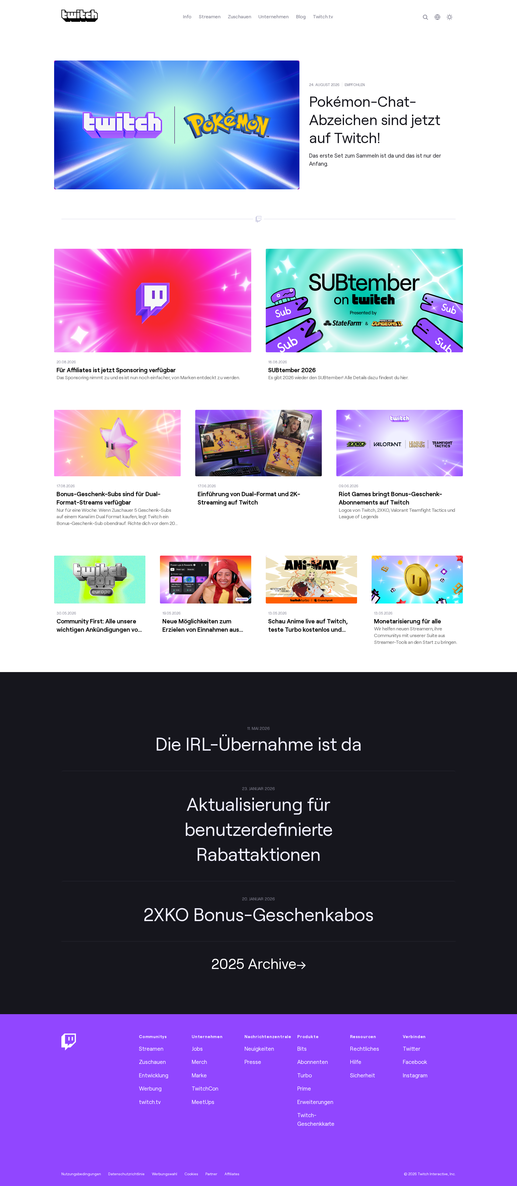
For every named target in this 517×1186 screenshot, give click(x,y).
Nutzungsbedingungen (81, 1174)
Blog (301, 16)
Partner (211, 1174)
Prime (304, 1088)
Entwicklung (153, 1075)
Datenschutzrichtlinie (126, 1174)
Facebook (415, 1062)
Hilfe (355, 1062)
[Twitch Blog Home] (79, 16)
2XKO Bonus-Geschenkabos (258, 914)
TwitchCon (205, 1088)
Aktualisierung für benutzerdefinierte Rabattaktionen (258, 829)
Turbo (304, 1075)
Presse (252, 1062)
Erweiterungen (315, 1102)
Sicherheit (362, 1075)
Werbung (150, 1088)
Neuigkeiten (259, 1048)
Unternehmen (273, 16)
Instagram (415, 1075)
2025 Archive (253, 963)
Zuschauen (239, 16)
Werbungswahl (164, 1174)
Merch (199, 1062)
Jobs (197, 1048)
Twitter (411, 1048)
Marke (199, 1075)
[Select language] (437, 17)
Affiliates (232, 1174)
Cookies (191, 1174)
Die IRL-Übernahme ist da (258, 743)
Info (187, 16)
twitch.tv (150, 1102)
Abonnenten (312, 1062)
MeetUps (203, 1102)
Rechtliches (364, 1048)
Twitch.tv (323, 16)
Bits (302, 1048)
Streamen (210, 16)
